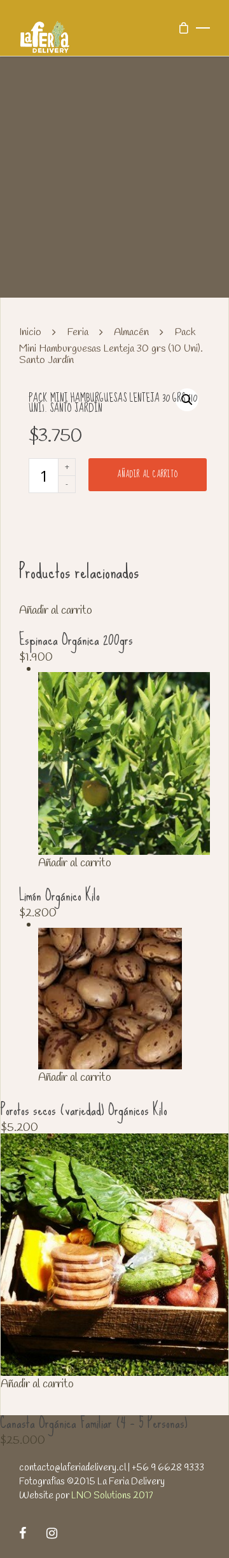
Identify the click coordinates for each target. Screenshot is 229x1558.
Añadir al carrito (147, 474)
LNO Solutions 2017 (112, 1495)
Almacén (131, 333)
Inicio (30, 333)
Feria (77, 333)
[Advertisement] (114, 177)
